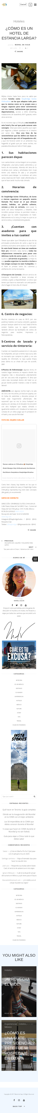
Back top (17, 1106)
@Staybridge (11, 524)
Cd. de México (19, 684)
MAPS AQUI (19, 511)
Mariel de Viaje (22, 45)
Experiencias (19, 696)
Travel (19, 721)
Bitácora (19, 680)
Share (20, 51)
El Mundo (19, 692)
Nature (19, 709)
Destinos (19, 688)
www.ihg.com (6, 517)
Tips (19, 717)
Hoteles (19, 21)
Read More (10, 1013)
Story (19, 713)
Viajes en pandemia (19, 725)
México (19, 705)
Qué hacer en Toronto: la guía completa (19, 809)
